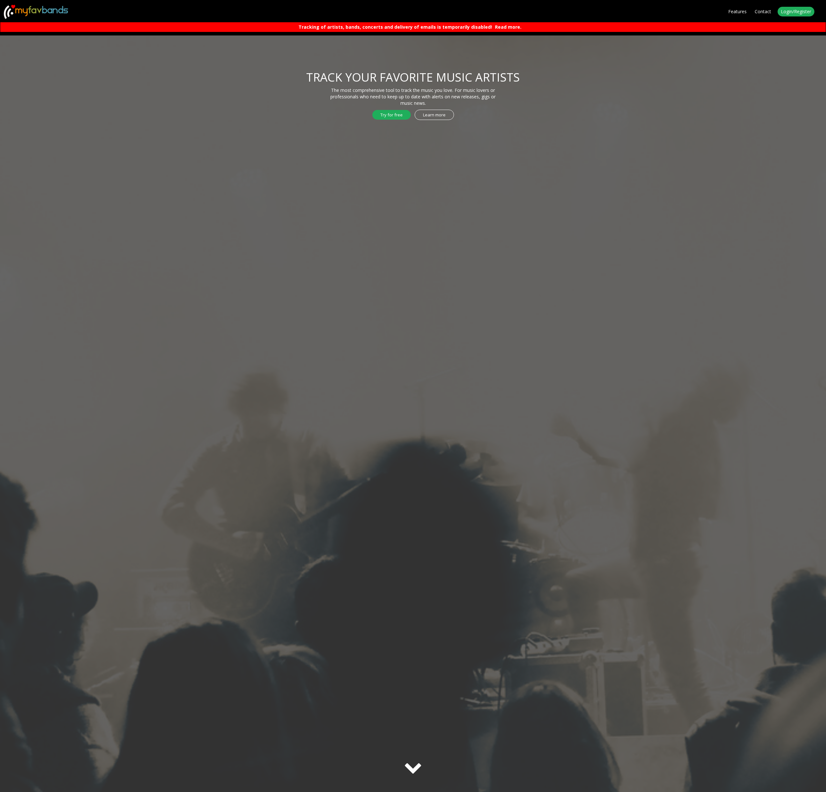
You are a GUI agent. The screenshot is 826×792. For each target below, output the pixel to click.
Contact (763, 11)
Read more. (508, 27)
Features (737, 11)
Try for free (391, 115)
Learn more (434, 115)
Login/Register (796, 11)
